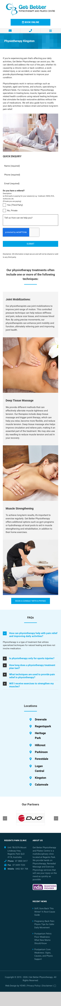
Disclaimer (47, 985)
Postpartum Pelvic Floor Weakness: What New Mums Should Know (43, 938)
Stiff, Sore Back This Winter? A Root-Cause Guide (44, 911)
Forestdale (41, 759)
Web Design (10, 985)
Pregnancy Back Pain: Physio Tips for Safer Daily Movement (44, 924)
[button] (30, 634)
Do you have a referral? (14, 190)
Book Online (32, 22)
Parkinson (41, 752)
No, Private (12, 210)
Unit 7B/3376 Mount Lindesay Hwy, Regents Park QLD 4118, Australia (17, 852)
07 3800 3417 (21, 861)
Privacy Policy (33, 985)
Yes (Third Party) (15, 205)
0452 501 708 (21, 868)
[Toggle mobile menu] (51, 30)
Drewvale (41, 719)
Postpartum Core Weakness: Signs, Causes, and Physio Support (43, 954)
